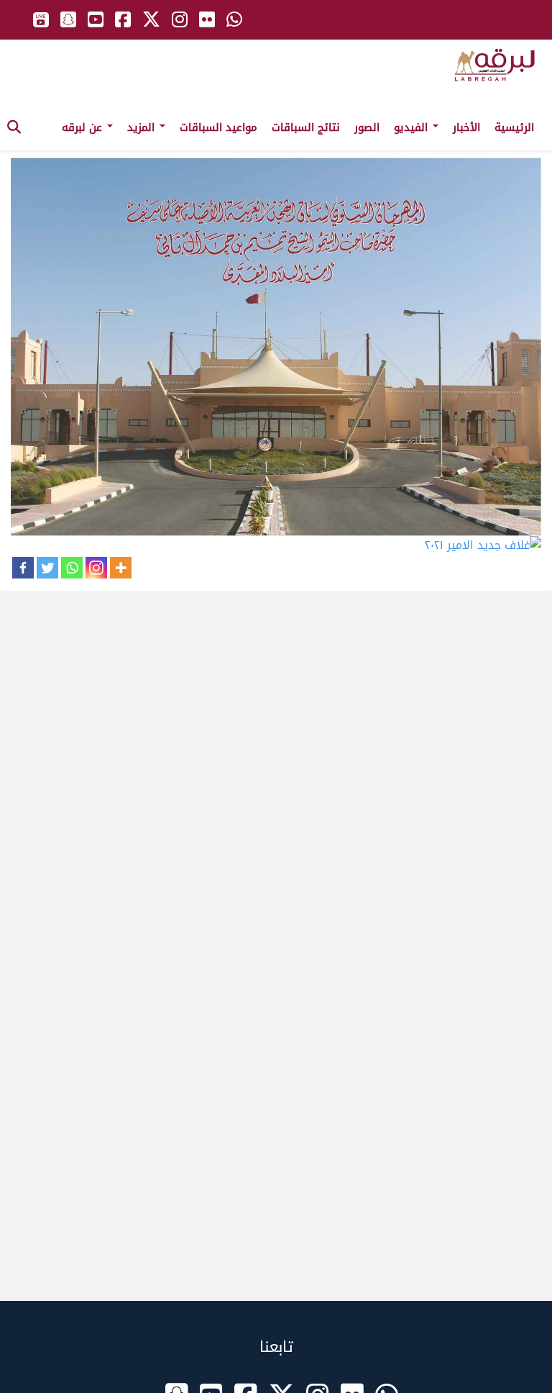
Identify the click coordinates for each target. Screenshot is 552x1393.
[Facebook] (23, 567)
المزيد (142, 127)
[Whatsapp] (72, 567)
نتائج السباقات (306, 127)
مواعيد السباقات (218, 127)
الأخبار (466, 127)
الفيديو (412, 127)
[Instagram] (96, 567)
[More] (121, 567)
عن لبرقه (84, 127)
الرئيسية (514, 127)
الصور (367, 127)
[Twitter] (47, 567)
